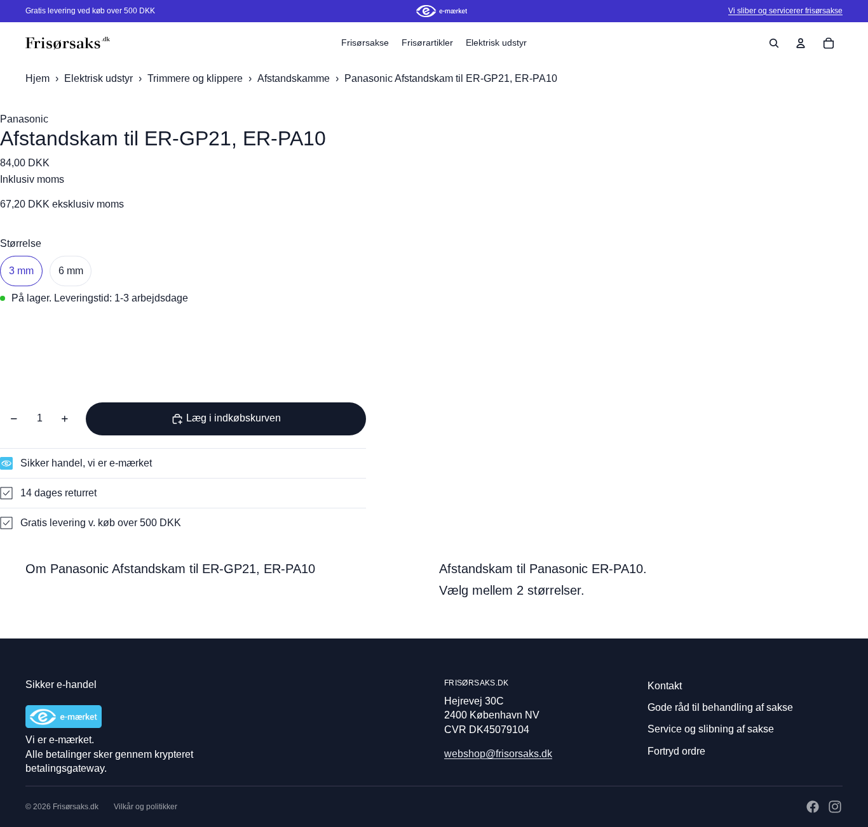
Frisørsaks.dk (75, 806)
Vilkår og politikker (145, 806)
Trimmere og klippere (196, 78)
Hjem (37, 78)
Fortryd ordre (676, 751)
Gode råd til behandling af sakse (720, 707)
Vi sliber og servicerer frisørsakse (785, 10)
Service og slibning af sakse (711, 729)
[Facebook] (812, 806)
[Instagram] (835, 806)
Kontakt (665, 685)
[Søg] (774, 43)
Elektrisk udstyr (99, 78)
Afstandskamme (294, 78)
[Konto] (801, 43)
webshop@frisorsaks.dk (498, 753)
